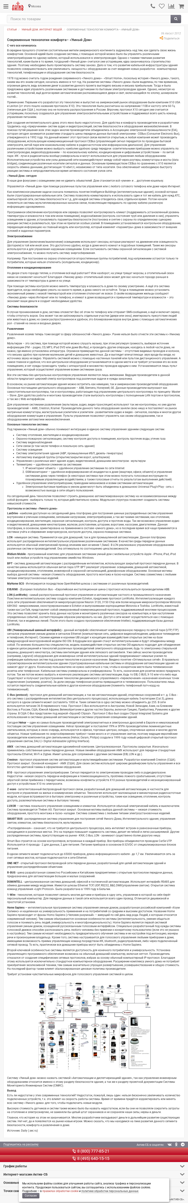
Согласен (31, 1195)
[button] (94, 1166)
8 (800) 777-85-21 (93, 1151)
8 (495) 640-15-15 (93, 1158)
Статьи (12, 29)
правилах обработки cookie (60, 1191)
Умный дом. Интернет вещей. (42, 29)
